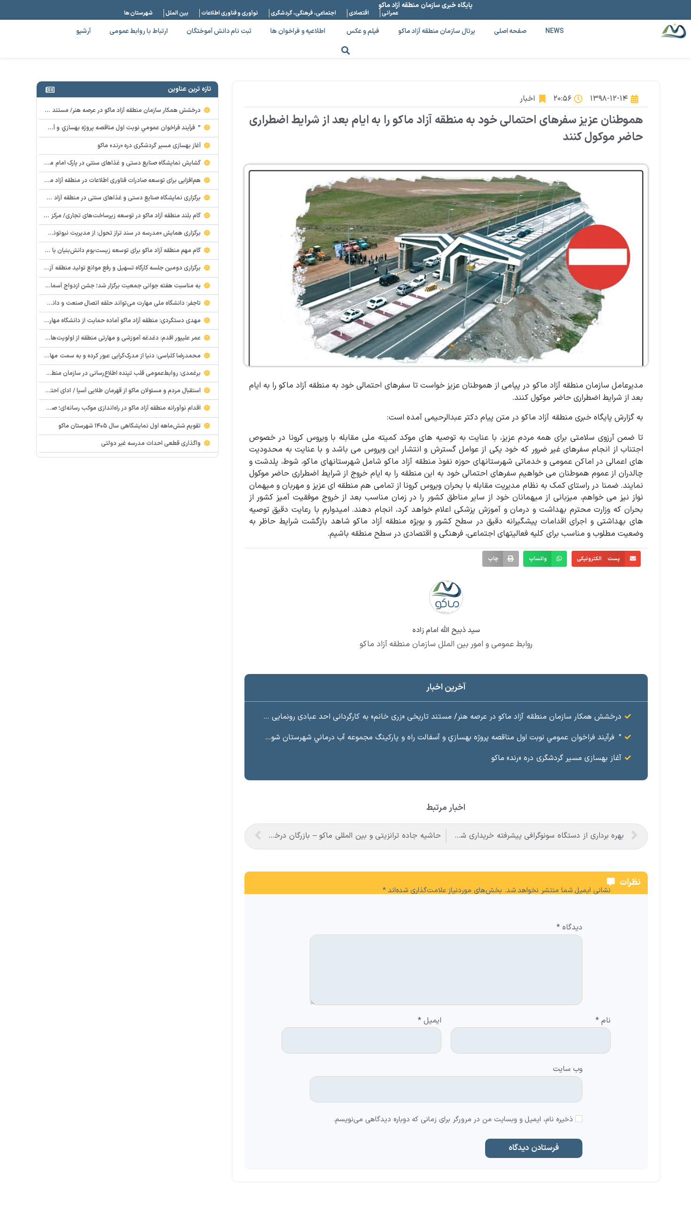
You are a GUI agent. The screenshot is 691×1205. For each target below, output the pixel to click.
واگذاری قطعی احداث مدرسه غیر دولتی (151, 443)
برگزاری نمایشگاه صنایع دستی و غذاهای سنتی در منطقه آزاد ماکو (121, 198)
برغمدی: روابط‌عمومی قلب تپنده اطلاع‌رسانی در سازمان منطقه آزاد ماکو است (105, 373)
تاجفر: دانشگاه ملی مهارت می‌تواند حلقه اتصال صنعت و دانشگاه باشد (113, 303)
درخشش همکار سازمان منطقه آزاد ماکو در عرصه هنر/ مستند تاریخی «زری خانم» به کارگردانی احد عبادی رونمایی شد (440, 716)
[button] (345, 50)
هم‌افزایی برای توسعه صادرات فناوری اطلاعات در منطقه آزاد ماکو (122, 180)
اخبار (527, 98)
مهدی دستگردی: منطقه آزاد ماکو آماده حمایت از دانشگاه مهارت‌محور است (108, 320)
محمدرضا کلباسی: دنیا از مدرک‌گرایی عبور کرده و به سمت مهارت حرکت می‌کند (104, 356)
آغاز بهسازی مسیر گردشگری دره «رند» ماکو (556, 758)
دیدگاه (569, 928)
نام (603, 1021)
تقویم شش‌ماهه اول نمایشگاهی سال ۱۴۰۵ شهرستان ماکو (129, 426)
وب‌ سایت (567, 1068)
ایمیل (429, 1021)
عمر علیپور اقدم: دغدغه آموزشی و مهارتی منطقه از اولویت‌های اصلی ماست (107, 338)
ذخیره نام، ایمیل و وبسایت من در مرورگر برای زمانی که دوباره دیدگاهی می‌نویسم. (453, 1120)
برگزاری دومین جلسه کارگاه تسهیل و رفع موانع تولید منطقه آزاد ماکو (117, 268)
